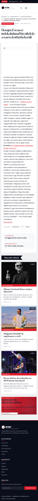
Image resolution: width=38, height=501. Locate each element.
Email (28, 227)
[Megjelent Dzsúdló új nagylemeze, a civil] (19, 317)
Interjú (3, 454)
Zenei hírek (14, 16)
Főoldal (4, 16)
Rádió (3, 472)
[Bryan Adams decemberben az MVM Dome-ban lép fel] (19, 362)
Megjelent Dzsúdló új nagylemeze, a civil (13, 334)
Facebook (16, 227)
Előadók (3, 466)
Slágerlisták (4, 469)
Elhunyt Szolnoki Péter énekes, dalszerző (18, 290)
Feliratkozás (23, 413)
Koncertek (6, 374)
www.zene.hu (8, 222)
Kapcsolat (4, 475)
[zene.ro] (9, 8)
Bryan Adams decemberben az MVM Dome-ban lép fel (17, 379)
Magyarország (26, 16)
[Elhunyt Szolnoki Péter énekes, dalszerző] (19, 273)
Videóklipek (4, 445)
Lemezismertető (7, 330)
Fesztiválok (4, 451)
